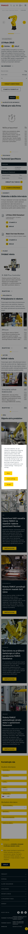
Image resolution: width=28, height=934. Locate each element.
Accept (9, 484)
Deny (8, 473)
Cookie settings (11, 479)
